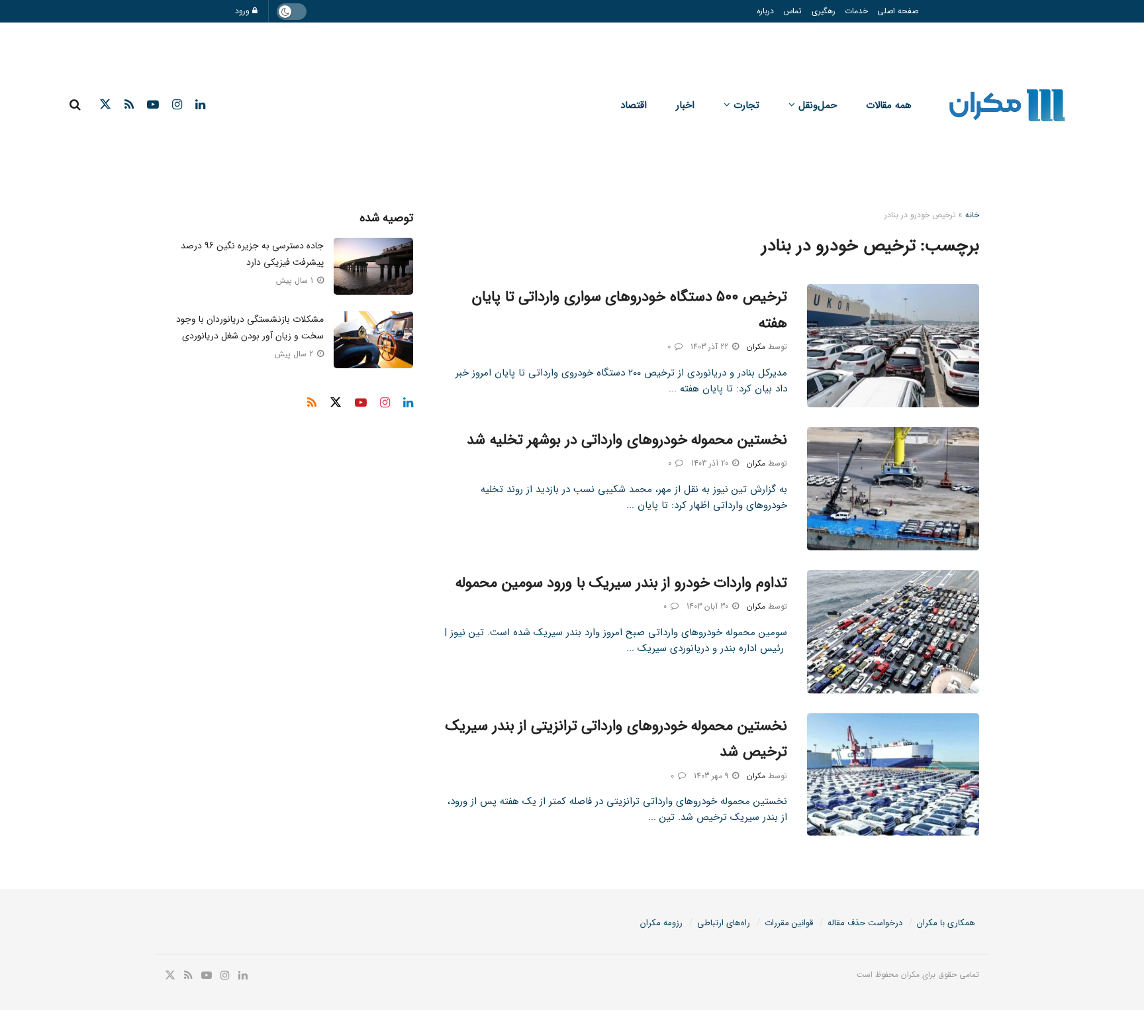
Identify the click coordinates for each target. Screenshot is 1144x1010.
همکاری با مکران (946, 923)
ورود (243, 11)
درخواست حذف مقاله (865, 923)
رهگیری (823, 11)
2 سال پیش (295, 354)
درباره (765, 11)
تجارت (746, 105)
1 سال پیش (296, 280)
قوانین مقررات (789, 923)
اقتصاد (633, 105)
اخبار (685, 105)
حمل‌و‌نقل (817, 105)
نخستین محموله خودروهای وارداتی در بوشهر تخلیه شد (627, 440)
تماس (792, 11)
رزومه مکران (661, 923)
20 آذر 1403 (711, 463)
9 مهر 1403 (712, 776)
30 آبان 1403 (709, 606)
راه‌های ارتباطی (723, 923)
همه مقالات (889, 105)
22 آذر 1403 (711, 346)
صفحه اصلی (897, 11)
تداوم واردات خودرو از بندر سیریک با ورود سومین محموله (621, 583)
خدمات (856, 11)
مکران (756, 346)
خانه (972, 215)
